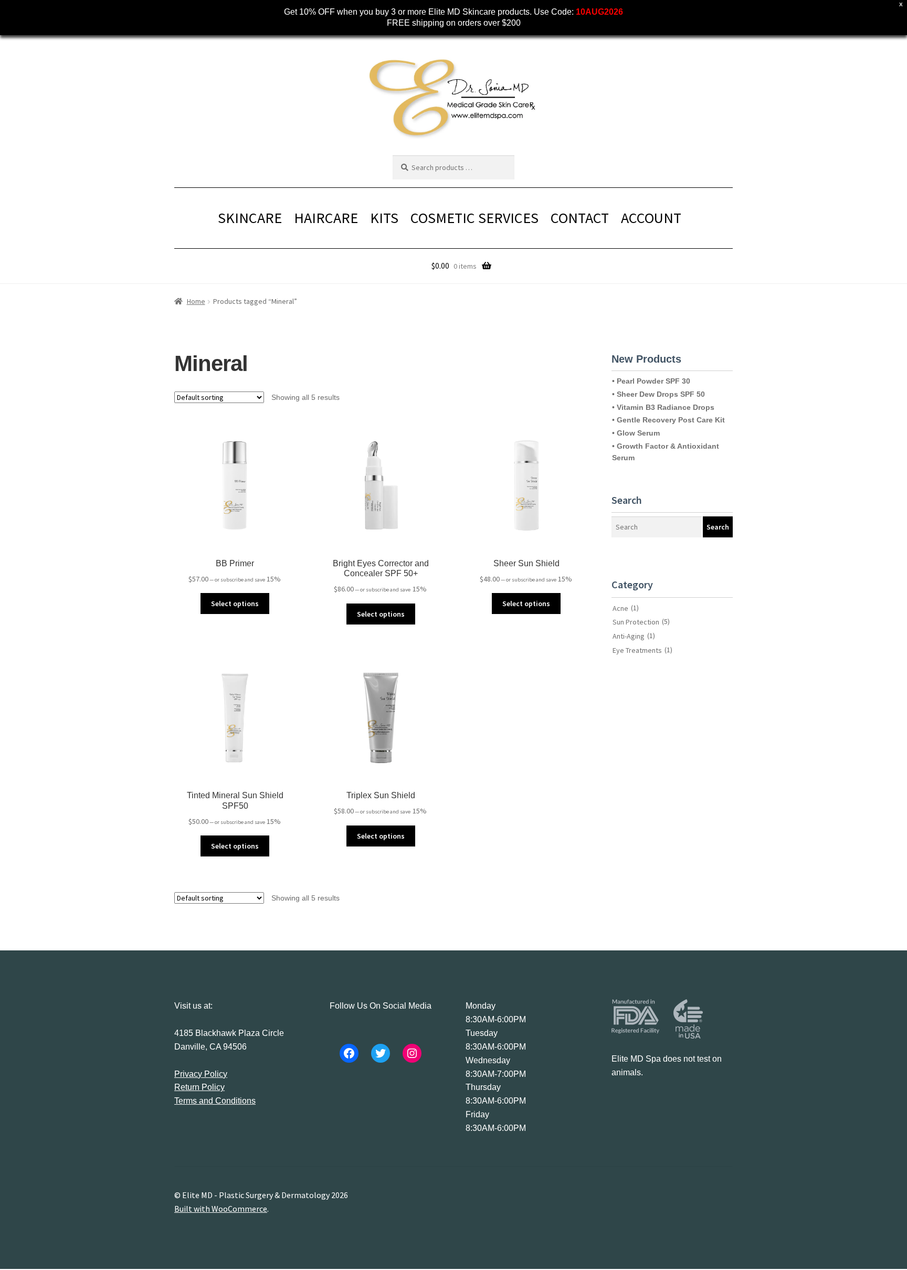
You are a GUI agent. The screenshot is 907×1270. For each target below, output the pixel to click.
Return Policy (199, 1087)
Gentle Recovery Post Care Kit (671, 420)
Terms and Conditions (215, 1100)
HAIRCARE (326, 217)
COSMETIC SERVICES (474, 217)
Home (196, 301)
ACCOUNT (651, 217)
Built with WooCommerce (220, 1208)
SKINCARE (250, 217)
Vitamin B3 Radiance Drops (665, 407)
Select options (235, 603)
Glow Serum (638, 433)
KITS (384, 217)
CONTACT (580, 217)
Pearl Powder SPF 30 (653, 381)
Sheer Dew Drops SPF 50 (661, 394)
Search (717, 527)
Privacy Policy (200, 1074)
